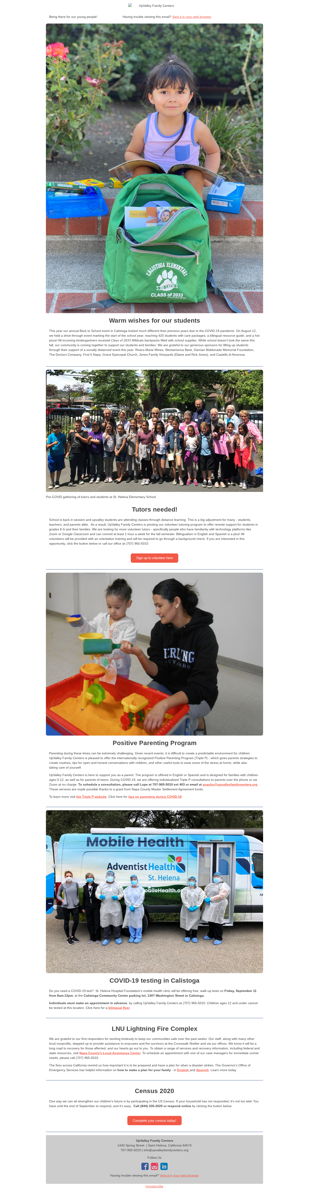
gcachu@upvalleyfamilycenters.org (230, 784)
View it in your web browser (191, 17)
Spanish (202, 1070)
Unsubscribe (154, 1186)
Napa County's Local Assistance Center (109, 1053)
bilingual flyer (119, 1008)
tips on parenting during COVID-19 (155, 796)
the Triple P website (91, 796)
